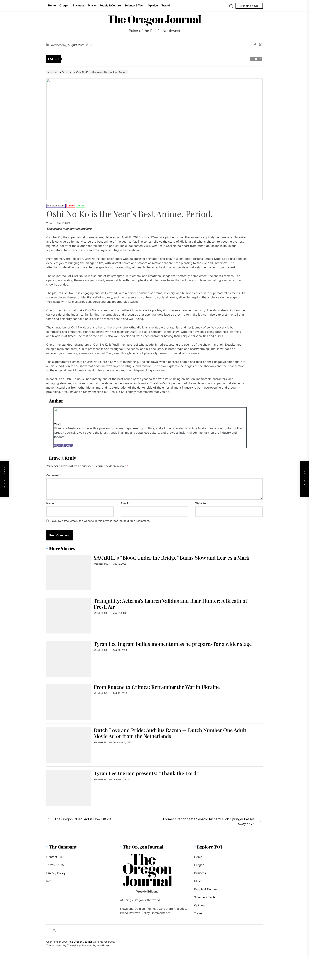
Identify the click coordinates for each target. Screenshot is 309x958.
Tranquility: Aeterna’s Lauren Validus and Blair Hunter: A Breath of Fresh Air (170, 603)
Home (52, 5)
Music (92, 5)
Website (200, 503)
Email (125, 503)
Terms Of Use (55, 865)
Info (49, 881)
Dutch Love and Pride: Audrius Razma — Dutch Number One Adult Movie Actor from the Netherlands (170, 733)
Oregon (64, 5)
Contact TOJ (55, 857)
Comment (53, 475)
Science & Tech (134, 5)
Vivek (49, 223)
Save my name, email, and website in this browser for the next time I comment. (100, 521)
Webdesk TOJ (101, 563)
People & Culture (110, 5)
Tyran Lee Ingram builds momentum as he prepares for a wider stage (173, 643)
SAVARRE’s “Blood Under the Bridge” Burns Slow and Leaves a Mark (171, 557)
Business (78, 5)
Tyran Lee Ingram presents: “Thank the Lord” (146, 773)
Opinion (153, 5)
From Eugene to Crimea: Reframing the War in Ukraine (157, 687)
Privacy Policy (55, 873)
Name (51, 503)
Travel (165, 5)
